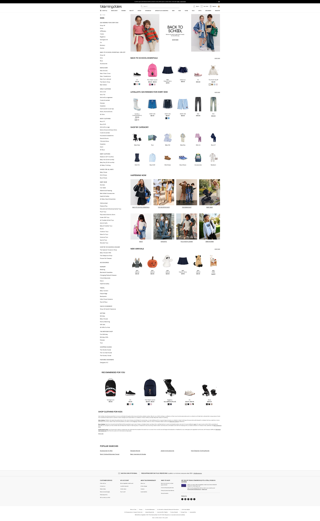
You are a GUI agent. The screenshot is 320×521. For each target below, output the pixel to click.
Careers (142, 489)
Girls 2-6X (103, 92)
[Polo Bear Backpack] (152, 70)
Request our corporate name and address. (175, 514)
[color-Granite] (209, 404)
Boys (101, 61)
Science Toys (104, 237)
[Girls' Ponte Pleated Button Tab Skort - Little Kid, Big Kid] (167, 70)
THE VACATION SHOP (164, 207)
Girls (101, 58)
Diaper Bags (103, 293)
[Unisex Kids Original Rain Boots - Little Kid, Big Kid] (137, 104)
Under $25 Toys (104, 217)
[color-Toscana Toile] (136, 120)
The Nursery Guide (105, 355)
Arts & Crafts (103, 223)
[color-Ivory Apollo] (186, 404)
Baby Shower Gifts (105, 253)
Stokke (102, 48)
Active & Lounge (105, 127)
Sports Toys (103, 240)
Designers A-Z (104, 362)
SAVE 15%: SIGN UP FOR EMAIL (129, 473)
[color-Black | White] (135, 84)
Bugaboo (103, 37)
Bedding (102, 269)
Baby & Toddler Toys (106, 226)
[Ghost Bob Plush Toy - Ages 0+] (167, 261)
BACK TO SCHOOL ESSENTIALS (140, 207)
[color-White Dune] (210, 84)
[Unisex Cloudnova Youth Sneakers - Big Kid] (189, 387)
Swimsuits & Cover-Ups (107, 109)
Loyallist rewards (124, 486)
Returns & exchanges (105, 491)
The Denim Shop (105, 82)
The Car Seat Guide (106, 352)
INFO (178, 1)
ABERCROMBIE (210, 241)
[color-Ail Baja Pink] (150, 84)
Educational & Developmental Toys (110, 209)
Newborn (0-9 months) (107, 157)
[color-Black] (166, 118)
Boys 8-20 (103, 124)
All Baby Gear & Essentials (108, 199)
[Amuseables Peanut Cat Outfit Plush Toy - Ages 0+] (198, 261)
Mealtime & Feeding (106, 190)
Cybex (102, 34)
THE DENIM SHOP (186, 207)
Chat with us (103, 483)
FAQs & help (103, 489)
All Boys (102, 150)
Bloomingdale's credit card (126, 483)
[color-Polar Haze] (214, 84)
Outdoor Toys (104, 231)
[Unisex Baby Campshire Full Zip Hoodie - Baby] (213, 70)
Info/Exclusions (197, 473)
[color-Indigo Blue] (171, 404)
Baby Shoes (103, 172)
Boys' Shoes (103, 178)
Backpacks (103, 296)
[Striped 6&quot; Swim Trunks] (183, 104)
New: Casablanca (105, 76)
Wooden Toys (104, 243)
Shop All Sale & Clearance (108, 309)
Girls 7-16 (102, 94)
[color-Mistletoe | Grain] (139, 84)
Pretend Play (104, 206)
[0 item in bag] (219, 6)
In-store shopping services (167, 487)
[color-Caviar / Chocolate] (207, 404)
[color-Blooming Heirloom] (138, 120)
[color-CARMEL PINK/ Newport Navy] (154, 84)
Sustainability (144, 491)
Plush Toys (103, 212)
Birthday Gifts (104, 337)
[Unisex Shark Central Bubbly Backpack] (110, 387)
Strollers (102, 185)
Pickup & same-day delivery (167, 490)
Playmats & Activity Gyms (107, 214)
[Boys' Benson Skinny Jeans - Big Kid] (198, 104)
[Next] (218, 70)
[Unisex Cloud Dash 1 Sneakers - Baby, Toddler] (137, 70)
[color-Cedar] (211, 404)
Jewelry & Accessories (167, 451)
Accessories (103, 63)
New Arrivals (104, 70)
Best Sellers (103, 85)
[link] (137, 82)
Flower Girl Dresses (106, 258)
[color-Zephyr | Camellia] (137, 84)
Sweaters (103, 106)
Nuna (101, 28)
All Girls (102, 114)
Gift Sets (102, 324)
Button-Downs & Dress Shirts (108, 130)
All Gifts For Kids (105, 327)
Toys (101, 343)
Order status (123, 489)
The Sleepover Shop (106, 255)
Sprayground (104, 39)
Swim (101, 147)
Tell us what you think (105, 497)
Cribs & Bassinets (105, 278)
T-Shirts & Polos (104, 141)
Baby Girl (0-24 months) (107, 159)
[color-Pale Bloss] (217, 84)
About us (143, 483)
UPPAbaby (103, 31)
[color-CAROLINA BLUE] (169, 118)
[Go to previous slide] (101, 2)
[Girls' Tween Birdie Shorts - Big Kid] (183, 70)
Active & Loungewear (106, 97)
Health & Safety (104, 196)
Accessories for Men (106, 451)
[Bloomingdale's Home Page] (111, 6)
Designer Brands (135, 451)
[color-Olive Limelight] (193, 404)
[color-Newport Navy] (152, 84)
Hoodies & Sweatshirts (107, 135)
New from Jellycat (105, 79)
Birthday (102, 316)
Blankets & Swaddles (106, 272)
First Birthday (104, 334)
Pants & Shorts (104, 138)
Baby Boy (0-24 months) (107, 162)
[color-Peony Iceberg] (191, 404)
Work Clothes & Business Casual (109, 454)
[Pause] (219, 2)
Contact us (102, 486)
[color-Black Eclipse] (188, 404)
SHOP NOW (183, 1)
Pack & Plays (103, 302)
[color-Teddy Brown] (212, 84)
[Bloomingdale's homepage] (101, 15)
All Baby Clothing (105, 165)
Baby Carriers (104, 290)
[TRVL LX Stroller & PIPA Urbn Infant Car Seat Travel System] (209, 387)
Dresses (102, 103)
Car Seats (103, 188)
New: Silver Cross (105, 73)
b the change (144, 486)
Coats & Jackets (105, 100)
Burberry (102, 45)
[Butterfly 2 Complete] (170, 387)
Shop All (102, 25)
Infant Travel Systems (106, 299)
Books (102, 229)
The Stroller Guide (105, 350)
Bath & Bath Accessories (107, 193)
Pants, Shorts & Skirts (106, 111)
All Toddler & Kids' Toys (107, 220)
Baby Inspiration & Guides (138, 454)
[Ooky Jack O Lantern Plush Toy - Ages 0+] (152, 261)
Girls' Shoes (103, 175)
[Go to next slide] (217, 2)
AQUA (141, 241)
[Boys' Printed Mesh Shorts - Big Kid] (152, 104)
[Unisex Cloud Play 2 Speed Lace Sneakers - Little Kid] (198, 70)
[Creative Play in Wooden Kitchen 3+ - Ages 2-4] (213, 261)
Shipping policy (104, 494)
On (101, 42)
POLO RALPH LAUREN (187, 241)
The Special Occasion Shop (108, 250)
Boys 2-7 (102, 121)
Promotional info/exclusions (194, 489)
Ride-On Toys (104, 234)
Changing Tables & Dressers (108, 275)
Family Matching (105, 321)
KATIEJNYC (164, 241)
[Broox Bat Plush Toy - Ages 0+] (137, 261)
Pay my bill (122, 491)
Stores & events (164, 493)
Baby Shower (104, 319)
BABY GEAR (209, 207)
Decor (102, 281)
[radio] (135, 84)
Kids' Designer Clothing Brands (200, 451)
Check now (204, 489)
